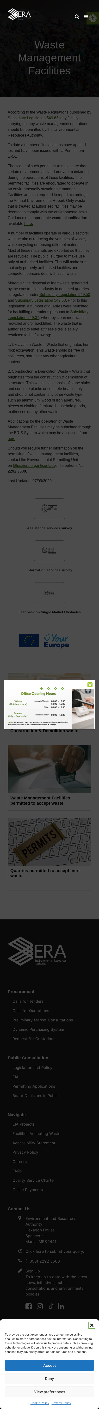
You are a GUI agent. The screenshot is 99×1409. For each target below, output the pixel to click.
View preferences (49, 1392)
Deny (49, 1378)
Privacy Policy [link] (61, 1403)
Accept (49, 1365)
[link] (19, 12)
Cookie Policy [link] (40, 1403)
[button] (91, 1325)
